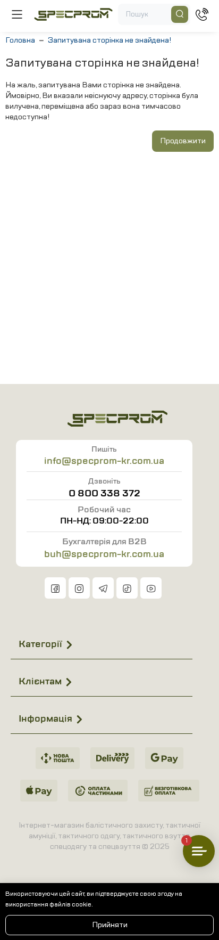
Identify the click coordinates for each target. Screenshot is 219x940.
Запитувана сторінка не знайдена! (109, 40)
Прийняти (110, 925)
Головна (20, 40)
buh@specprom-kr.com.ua (104, 553)
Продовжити (183, 141)
